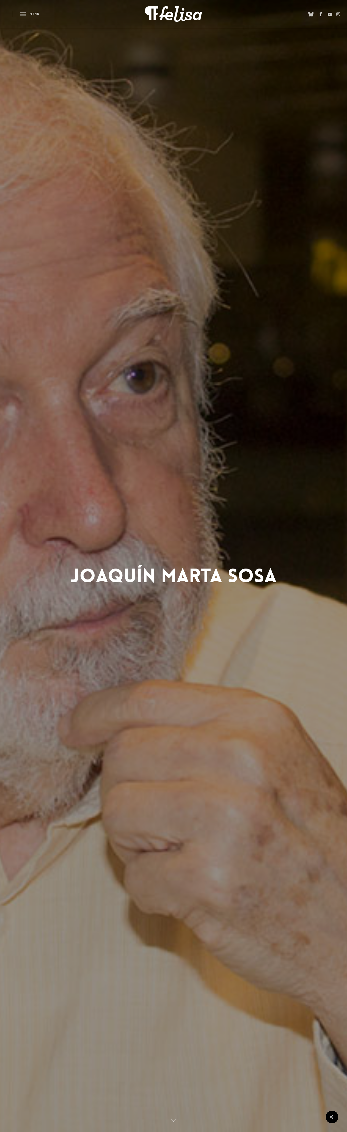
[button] (30, 14)
